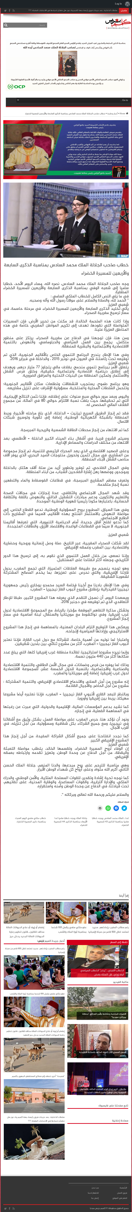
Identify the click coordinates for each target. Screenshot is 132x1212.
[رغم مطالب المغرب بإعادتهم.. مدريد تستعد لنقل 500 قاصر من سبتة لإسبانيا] (34, 989)
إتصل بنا (95, 1198)
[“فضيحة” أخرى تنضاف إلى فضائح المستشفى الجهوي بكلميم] (34, 1112)
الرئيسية (123, 1188)
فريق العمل (122, 1193)
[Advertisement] (97, 1147)
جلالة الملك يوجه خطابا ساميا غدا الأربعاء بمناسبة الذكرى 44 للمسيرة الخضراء (70, 821)
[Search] (5, 25)
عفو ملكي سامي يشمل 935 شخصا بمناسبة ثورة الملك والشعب (68, 929)
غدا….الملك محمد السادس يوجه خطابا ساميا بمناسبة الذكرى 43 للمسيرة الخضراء (110, 821)
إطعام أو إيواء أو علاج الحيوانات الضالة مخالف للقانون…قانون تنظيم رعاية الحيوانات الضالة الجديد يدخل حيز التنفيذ (25, 934)
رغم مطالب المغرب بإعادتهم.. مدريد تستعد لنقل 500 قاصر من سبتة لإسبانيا (108, 929)
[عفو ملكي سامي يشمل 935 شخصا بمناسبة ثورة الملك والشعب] (34, 1027)
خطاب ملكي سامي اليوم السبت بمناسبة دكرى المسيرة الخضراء (30, 820)
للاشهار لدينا (93, 1193)
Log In (118, 4)
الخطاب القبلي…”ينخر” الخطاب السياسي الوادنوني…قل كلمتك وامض (102, 972)
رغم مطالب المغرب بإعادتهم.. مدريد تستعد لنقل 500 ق (94, 10)
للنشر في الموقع (120, 1198)
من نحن (95, 1188)
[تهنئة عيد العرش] (66, 179)
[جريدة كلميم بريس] (117, 28)
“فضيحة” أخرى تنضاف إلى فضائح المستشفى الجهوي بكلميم (38, 1076)
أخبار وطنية (112, 114)
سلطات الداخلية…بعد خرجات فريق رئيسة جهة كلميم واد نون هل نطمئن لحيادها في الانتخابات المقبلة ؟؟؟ (36, 1119)
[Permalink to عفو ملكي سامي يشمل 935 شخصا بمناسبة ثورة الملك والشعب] (66, 923)
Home (122, 114)
